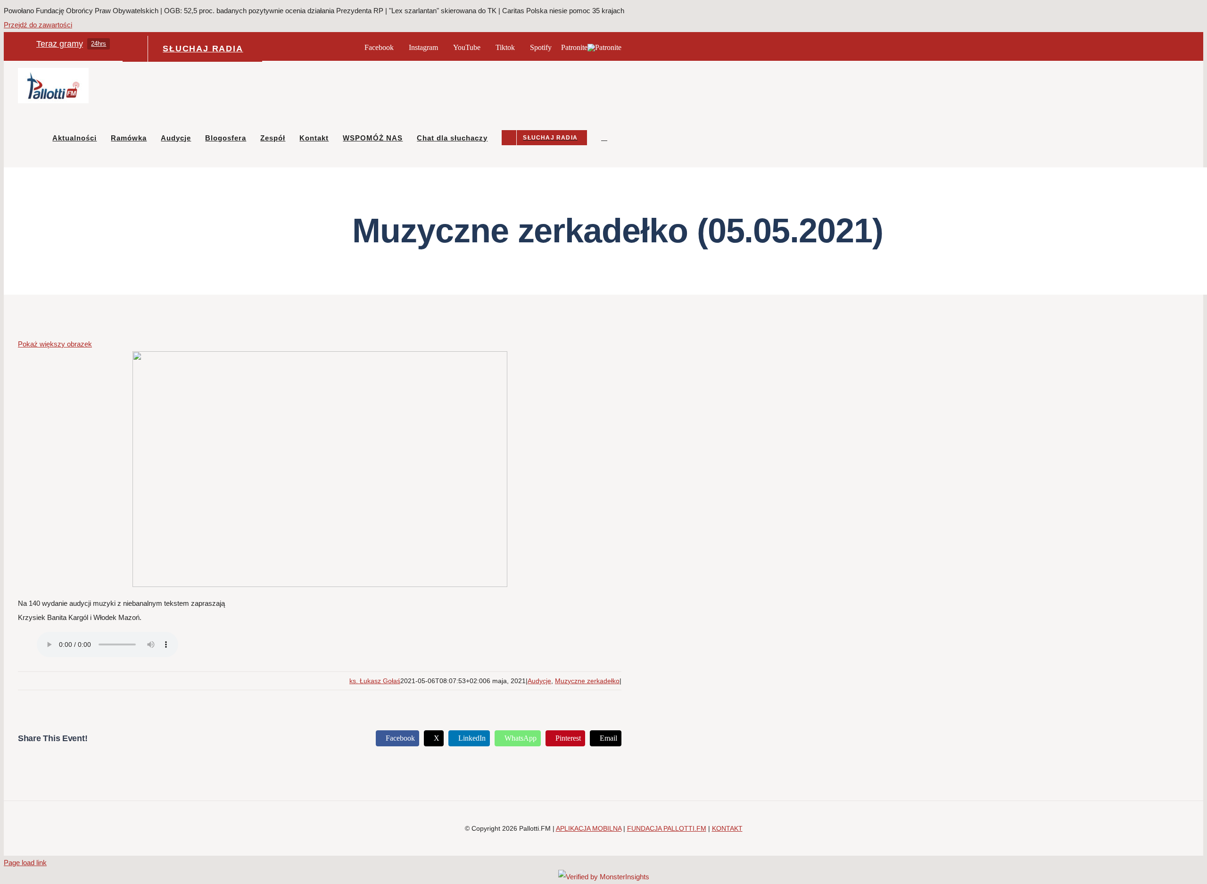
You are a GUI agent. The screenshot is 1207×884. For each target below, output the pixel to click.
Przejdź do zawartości (38, 25)
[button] (604, 137)
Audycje (539, 681)
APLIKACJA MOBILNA (588, 828)
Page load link (25, 863)
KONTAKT (727, 828)
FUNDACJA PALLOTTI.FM (666, 828)
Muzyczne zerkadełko (587, 681)
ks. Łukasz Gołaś (374, 681)
